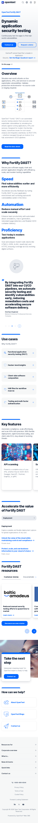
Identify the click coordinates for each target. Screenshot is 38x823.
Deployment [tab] (7, 518)
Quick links (6, 768)
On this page (6, 64)
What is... (5, 756)
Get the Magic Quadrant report (21, 58)
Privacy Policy (19, 787)
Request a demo (27, 45)
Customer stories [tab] (11, 577)
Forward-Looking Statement (19, 799)
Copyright (5, 809)
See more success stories (14, 623)
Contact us (9, 45)
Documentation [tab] (29, 577)
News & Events (7, 762)
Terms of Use (19, 791)
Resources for (7, 745)
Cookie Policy (19, 794)
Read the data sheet (12, 147)
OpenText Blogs (17, 714)
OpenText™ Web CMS (23, 816)
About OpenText (18, 702)
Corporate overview (9, 750)
